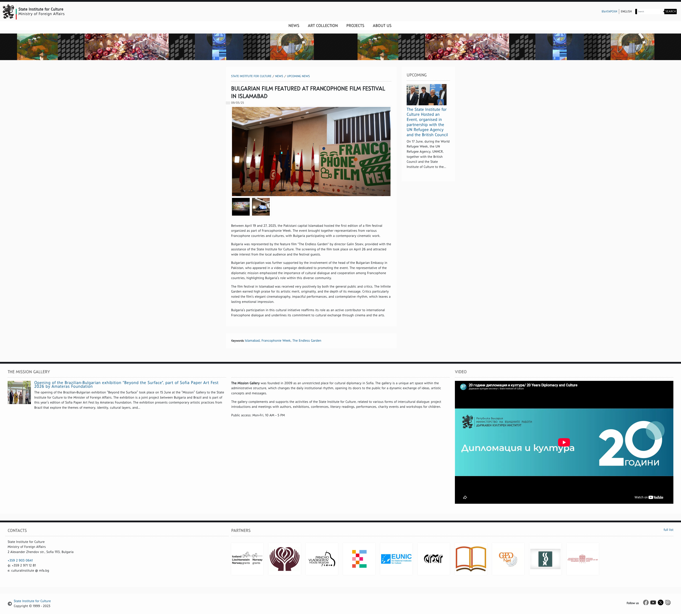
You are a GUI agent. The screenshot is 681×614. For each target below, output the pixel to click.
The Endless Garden (306, 341)
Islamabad (252, 341)
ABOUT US (382, 25)
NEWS (293, 25)
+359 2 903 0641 (20, 561)
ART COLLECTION (323, 25)
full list (668, 530)
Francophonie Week (276, 341)
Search (670, 11)
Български (609, 11)
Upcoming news (298, 76)
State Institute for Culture (251, 76)
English (626, 11)
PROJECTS (355, 25)
